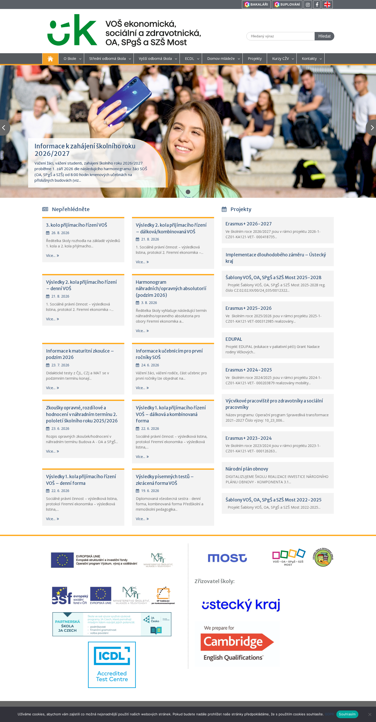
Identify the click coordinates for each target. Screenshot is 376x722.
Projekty (255, 58)
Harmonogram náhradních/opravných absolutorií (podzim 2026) (171, 288)
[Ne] (369, 714)
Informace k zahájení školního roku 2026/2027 (85, 150)
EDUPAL (234, 339)
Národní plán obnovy (247, 469)
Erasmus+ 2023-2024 (249, 438)
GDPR (329, 714)
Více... (51, 255)
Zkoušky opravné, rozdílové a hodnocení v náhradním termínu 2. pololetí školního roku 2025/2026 (82, 414)
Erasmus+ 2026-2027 (249, 224)
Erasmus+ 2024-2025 (249, 370)
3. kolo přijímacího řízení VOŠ (76, 225)
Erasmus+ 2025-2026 (249, 308)
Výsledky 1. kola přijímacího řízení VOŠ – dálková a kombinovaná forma (171, 414)
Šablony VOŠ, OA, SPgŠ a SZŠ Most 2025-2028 (274, 277)
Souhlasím (347, 714)
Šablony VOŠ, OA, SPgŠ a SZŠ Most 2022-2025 (274, 500)
